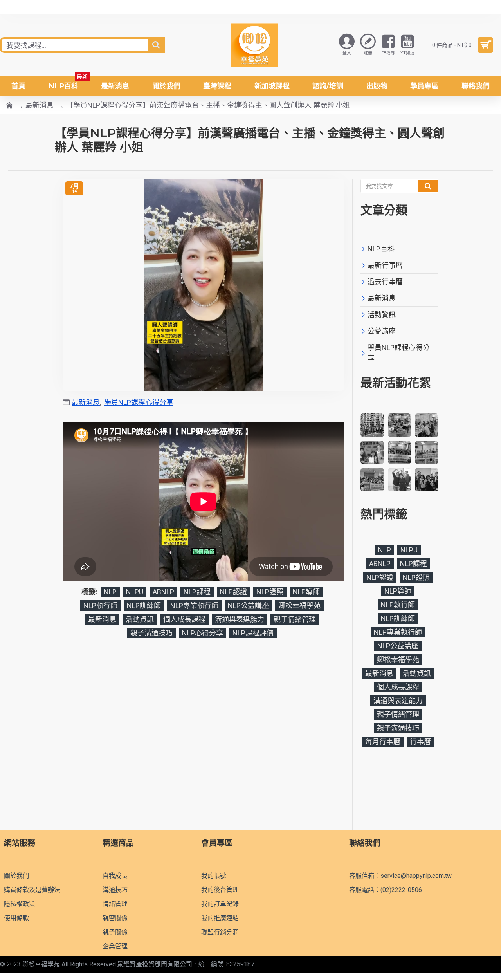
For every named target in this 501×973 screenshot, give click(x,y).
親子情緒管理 (295, 619)
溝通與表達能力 (239, 619)
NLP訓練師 (144, 605)
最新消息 (39, 105)
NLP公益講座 (248, 605)
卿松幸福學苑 (299, 605)
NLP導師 (306, 592)
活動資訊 (140, 619)
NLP (110, 592)
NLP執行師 (100, 605)
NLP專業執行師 (194, 605)
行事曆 (420, 742)
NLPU (134, 592)
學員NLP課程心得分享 (138, 402)
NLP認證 (233, 592)
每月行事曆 (382, 742)
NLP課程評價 (253, 633)
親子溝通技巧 (151, 633)
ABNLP (163, 592)
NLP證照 (269, 592)
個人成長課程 (184, 619)
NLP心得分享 (202, 633)
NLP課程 (197, 592)
